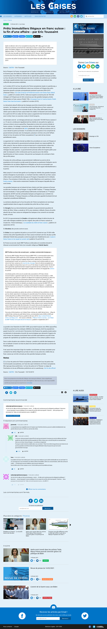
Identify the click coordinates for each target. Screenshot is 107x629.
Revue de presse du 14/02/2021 (42, 568)
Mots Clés (28, 16)
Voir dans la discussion (13, 415)
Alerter (22, 432)
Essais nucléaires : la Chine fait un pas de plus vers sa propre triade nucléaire (96, 398)
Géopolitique (47, 598)
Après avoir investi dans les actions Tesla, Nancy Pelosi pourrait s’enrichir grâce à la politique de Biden (46, 552)
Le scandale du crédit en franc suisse (35, 223)
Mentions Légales (50, 626)
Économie (92, 406)
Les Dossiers (7, 16)
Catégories (18, 16)
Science (92, 104)
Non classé (93, 417)
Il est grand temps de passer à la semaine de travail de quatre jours (95, 410)
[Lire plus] (29, 383)
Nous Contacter (40, 16)
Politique (92, 116)
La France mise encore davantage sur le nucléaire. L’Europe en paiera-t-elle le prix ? (96, 97)
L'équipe (16, 626)
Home (4, 20)
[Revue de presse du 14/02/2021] (16, 573)
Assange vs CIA (93, 136)
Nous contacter (7, 626)
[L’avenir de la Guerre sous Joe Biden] (16, 592)
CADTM (11, 67)
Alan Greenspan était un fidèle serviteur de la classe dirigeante (96, 119)
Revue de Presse (47, 579)
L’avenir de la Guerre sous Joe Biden (44, 587)
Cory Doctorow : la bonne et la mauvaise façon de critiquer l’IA (96, 108)
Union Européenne (94, 147)
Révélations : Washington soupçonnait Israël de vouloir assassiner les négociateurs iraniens (95, 422)
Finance (10, 20)
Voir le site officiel (50, 368)
